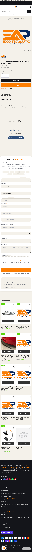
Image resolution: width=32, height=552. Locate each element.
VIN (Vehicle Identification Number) (13, 177)
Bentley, (3, 467)
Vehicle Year (7, 197)
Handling (19, 447)
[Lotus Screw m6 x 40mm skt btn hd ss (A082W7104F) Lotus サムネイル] (4, 55)
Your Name (4, 203)
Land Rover (8, 467)
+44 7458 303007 (10, 499)
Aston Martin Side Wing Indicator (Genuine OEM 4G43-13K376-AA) (23, 326)
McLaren (17, 467)
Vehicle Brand (5, 183)
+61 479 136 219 (10, 512)
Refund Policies (18, 545)
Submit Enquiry (16, 270)
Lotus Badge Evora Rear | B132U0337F (23, 387)
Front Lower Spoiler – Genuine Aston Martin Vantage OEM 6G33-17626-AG (7, 357)
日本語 (3, 524)
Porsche (22, 467)
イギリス (6, 527)
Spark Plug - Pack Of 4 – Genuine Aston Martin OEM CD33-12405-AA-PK (23, 357)
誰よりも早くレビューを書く (16, 137)
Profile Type (4, 238)
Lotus (2, 65)
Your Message (4, 244)
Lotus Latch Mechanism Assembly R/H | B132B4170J (23, 418)
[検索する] (29, 11)
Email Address (5, 210)
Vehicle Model (5, 190)
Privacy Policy (9, 545)
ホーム (2, 19)
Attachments (6, 255)
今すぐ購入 (16, 85)
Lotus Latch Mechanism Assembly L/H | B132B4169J (8, 418)
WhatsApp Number (7, 224)
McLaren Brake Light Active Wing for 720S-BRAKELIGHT (7, 326)
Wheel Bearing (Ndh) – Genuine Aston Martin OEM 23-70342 (7, 388)
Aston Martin (24, 465)
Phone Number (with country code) (10, 217)
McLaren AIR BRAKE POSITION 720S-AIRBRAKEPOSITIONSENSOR (8, 449)
